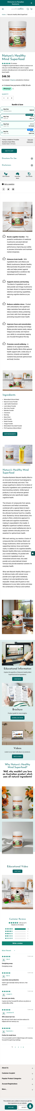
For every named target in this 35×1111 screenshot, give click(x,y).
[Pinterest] (13, 189)
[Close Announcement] (31, 3)
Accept (24, 1107)
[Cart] (31, 9)
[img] (6, 956)
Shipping (12, 80)
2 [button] (15, 1047)
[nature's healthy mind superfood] (17, 34)
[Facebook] (3, 189)
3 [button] (18, 1047)
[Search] (28, 9)
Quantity (5, 94)
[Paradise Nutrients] (17, 9)
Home (4, 14)
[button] (3, 9)
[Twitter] (8, 189)
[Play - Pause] (17, 616)
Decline (11, 1107)
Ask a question (9, 184)
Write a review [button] (18, 943)
